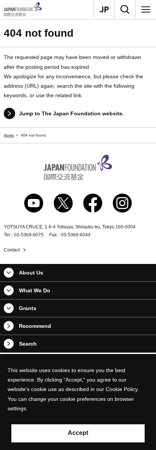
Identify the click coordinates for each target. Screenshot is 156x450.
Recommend (35, 326)
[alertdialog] (78, 402)
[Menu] (146, 9)
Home (9, 135)
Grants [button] (27, 308)
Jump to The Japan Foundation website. (71, 113)
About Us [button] (31, 273)
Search (28, 344)
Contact (12, 250)
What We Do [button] (34, 290)
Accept (78, 433)
